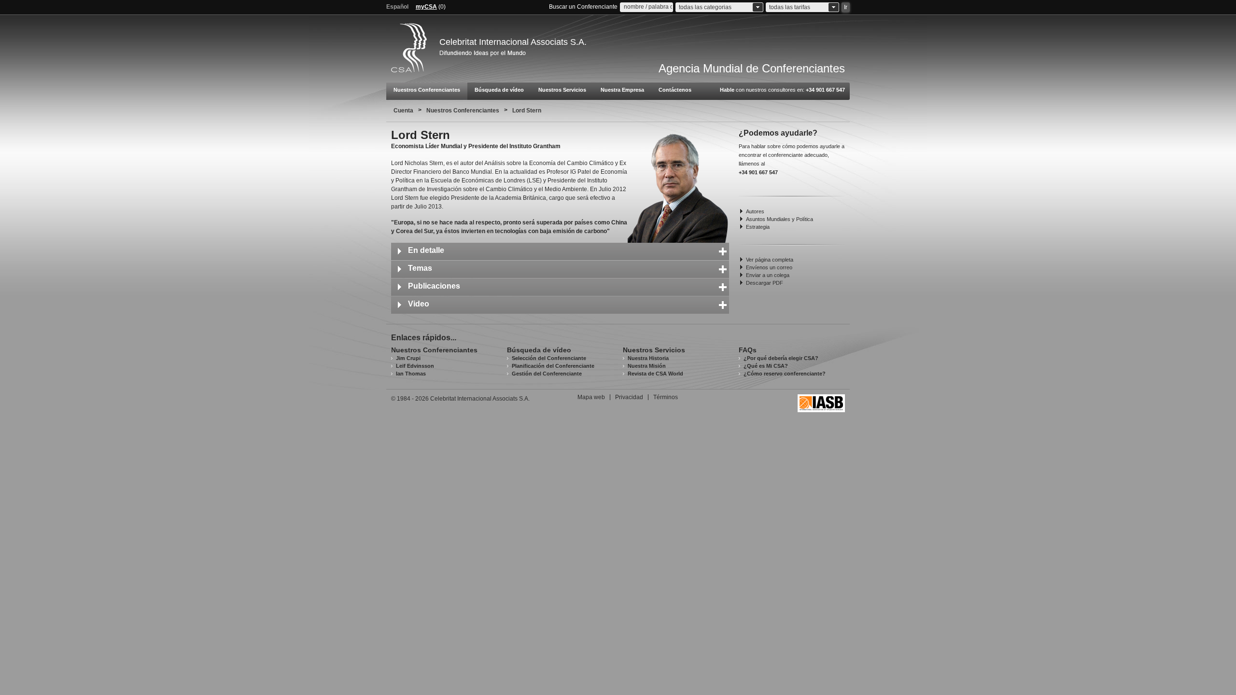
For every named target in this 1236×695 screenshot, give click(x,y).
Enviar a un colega (767, 275)
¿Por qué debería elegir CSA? (781, 358)
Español (397, 6)
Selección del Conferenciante (549, 358)
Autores (755, 211)
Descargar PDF (764, 283)
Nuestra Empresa (622, 90)
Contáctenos (675, 90)
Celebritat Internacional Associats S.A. (513, 42)
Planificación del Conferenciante (553, 366)
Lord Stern (526, 110)
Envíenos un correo (769, 267)
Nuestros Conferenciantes (426, 90)
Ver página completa (769, 260)
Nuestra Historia (648, 358)
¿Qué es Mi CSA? (766, 366)
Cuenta (403, 110)
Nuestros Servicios (562, 90)
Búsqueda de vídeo (499, 90)
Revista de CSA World (655, 373)
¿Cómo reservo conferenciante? (785, 373)
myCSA (426, 6)
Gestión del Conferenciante (547, 373)
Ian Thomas (411, 373)
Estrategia (758, 227)
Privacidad (629, 397)
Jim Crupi (408, 358)
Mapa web (591, 397)
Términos (665, 397)
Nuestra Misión (647, 366)
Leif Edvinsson (415, 366)
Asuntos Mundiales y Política (779, 219)
